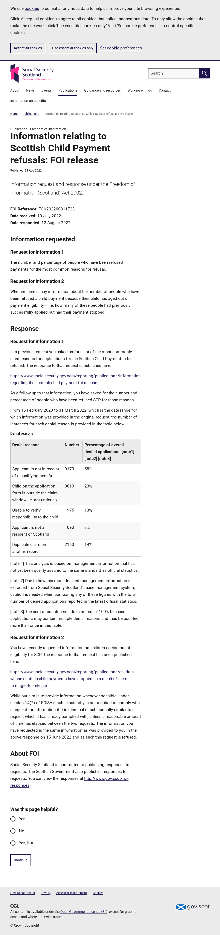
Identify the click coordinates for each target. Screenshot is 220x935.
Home (14, 113)
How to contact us (22, 893)
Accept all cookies (28, 48)
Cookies (98, 893)
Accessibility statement (71, 893)
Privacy (45, 893)
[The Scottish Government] (192, 907)
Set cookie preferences (121, 48)
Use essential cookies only (72, 48)
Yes (22, 818)
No (21, 830)
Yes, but (26, 842)
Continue (21, 860)
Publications (31, 113)
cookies (32, 8)
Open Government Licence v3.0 (83, 912)
